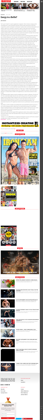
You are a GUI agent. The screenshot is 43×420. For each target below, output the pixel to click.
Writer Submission (24, 392)
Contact (22, 389)
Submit (8, 418)
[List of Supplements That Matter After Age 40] (8, 307)
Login (14, 128)
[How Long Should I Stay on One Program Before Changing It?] (8, 327)
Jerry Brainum (3, 20)
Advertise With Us (24, 394)
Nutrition (3, 14)
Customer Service (4, 392)
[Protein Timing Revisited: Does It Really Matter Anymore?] (8, 297)
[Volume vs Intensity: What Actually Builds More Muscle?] (8, 317)
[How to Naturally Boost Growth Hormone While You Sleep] (8, 349)
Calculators (23, 382)
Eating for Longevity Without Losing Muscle (26, 279)
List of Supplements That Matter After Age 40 (27, 299)
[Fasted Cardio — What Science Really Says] (8, 337)
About (22, 380)
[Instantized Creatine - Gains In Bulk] (20, 126)
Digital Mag (29, 1)
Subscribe (16, 1)
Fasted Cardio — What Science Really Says (26, 329)
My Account (3, 390)
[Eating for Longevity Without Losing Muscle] (8, 287)
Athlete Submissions (25, 390)
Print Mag (23, 1)
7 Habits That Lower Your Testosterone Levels (27, 363)
